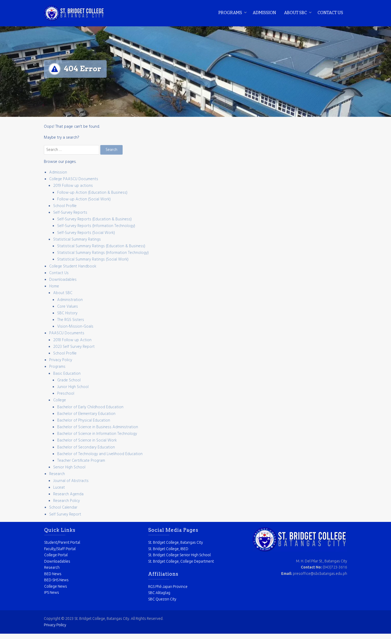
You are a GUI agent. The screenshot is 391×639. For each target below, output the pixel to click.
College (59, 400)
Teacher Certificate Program (81, 460)
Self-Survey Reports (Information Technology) (96, 226)
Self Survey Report (65, 514)
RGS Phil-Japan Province (168, 586)
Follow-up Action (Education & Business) (92, 192)
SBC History (67, 313)
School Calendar (63, 507)
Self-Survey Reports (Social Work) (86, 233)
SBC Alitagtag (159, 593)
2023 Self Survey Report (74, 347)
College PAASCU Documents (73, 179)
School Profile (65, 206)
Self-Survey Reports (70, 212)
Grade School (69, 380)
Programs (230, 12)
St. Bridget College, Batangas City (175, 542)
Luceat (59, 487)
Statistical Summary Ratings (77, 239)
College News (55, 586)
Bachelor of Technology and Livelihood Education (100, 454)
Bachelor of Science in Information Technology (97, 434)
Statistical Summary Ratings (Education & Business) (101, 246)
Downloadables (63, 280)
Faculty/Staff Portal (60, 549)
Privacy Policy (60, 360)
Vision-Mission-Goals (75, 326)
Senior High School (69, 467)
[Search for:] (72, 150)
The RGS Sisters (70, 320)
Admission (264, 12)
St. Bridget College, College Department (181, 561)
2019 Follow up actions (73, 186)
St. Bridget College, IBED (168, 549)
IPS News (51, 592)
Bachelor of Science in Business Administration (97, 427)
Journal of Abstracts (71, 481)
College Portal (56, 555)
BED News (52, 574)
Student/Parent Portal (62, 542)
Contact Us (330, 12)
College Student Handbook (72, 266)
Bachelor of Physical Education (83, 420)
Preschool (65, 393)
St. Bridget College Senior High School (179, 555)
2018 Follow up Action (72, 340)
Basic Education (67, 373)
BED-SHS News (56, 580)
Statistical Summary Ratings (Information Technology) (103, 253)
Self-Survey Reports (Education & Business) (94, 219)
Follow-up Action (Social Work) (84, 199)
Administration (70, 300)
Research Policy (66, 501)
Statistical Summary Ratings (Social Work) (92, 259)
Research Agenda (68, 494)
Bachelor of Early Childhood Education (90, 407)
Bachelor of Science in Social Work (87, 440)
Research (57, 474)
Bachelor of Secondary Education (86, 447)
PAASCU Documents (66, 333)
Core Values (67, 306)
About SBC (295, 12)
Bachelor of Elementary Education (86, 414)
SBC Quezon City (162, 599)
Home (54, 286)
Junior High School (73, 387)
